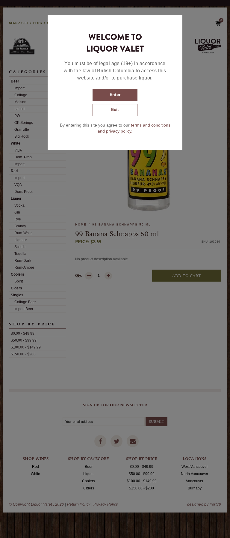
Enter (115, 94)
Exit (115, 109)
